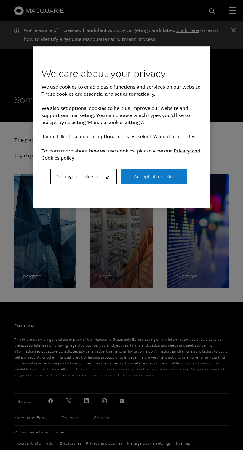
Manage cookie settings (84, 176)
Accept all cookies (154, 176)
